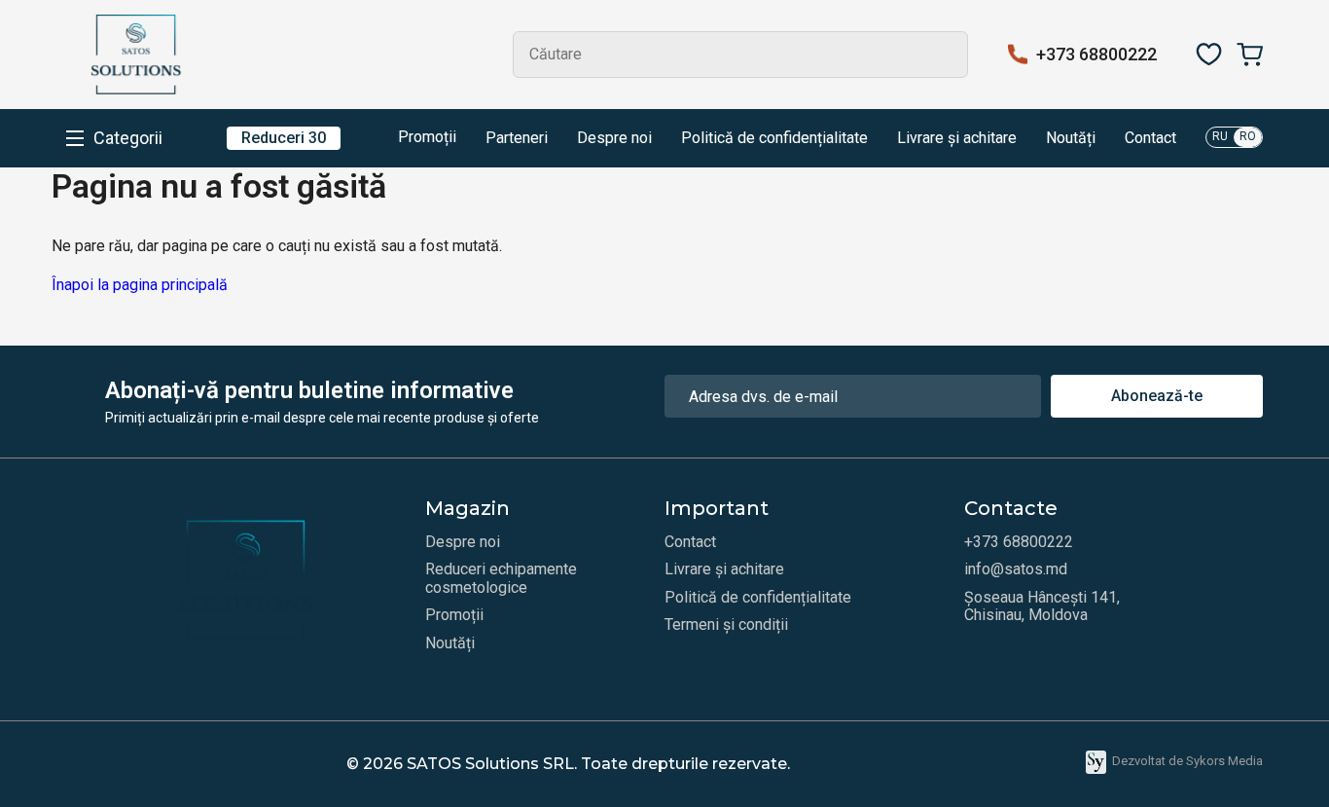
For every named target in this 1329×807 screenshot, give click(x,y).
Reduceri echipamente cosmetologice (501, 578)
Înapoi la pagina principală (140, 284)
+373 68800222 (1096, 54)
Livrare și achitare (957, 138)
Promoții (425, 137)
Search (944, 54)
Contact (1150, 138)
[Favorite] (1209, 54)
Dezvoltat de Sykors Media (1187, 760)
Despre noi (614, 138)
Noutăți (1071, 138)
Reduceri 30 (283, 137)
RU (1220, 136)
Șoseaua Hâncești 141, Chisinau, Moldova (1042, 606)
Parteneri (516, 138)
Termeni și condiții (726, 625)
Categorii (127, 138)
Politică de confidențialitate (774, 138)
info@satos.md (1015, 569)
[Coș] (1250, 54)
